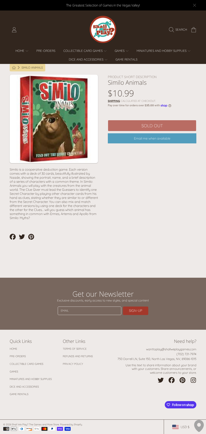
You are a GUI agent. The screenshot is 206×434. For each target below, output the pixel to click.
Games (14, 371)
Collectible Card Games (26, 363)
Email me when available (152, 138)
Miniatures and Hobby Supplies (31, 379)
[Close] (194, 5)
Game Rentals (19, 394)
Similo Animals (32, 67)
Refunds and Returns (78, 356)
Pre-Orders (18, 356)
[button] (179, 29)
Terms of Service (75, 348)
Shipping (114, 100)
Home (13, 348)
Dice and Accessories (24, 386)
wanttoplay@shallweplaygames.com (171, 349)
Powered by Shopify (71, 424)
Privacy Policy (73, 363)
